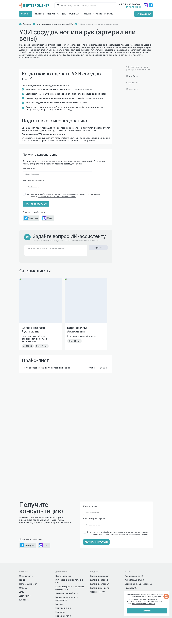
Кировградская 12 (134, 576)
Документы (25, 596)
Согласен (147, 611)
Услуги (24, 14)
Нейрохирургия (63, 616)
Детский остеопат (99, 584)
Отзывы (87, 14)
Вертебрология (63, 576)
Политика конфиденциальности (143, 603)
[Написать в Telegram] (151, 5)
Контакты (108, 14)
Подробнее (132, 76)
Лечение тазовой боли (66, 593)
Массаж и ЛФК (97, 592)
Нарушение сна (63, 608)
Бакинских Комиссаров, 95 (138, 584)
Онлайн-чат (145, 14)
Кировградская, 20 (134, 580)
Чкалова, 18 (131, 588)
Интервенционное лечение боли (69, 581)
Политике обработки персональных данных (57, 196)
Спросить (98, 247)
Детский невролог (99, 576)
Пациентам (74, 14)
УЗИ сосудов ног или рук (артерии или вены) (138, 68)
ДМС (21, 592)
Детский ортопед (99, 580)
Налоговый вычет (28, 584)
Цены (64, 14)
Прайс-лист (132, 89)
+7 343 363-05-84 (130, 4)
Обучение (97, 14)
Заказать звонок (133, 7)
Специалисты (52, 14)
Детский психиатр (99, 588)
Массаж (59, 604)
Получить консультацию (35, 204)
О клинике (39, 14)
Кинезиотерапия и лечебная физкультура (69, 588)
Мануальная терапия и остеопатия (66, 598)
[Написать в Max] (146, 5)
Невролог (60, 612)
